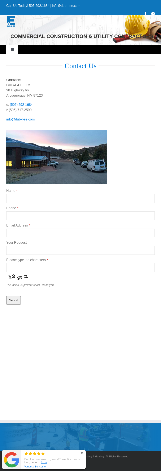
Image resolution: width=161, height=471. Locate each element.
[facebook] (145, 13)
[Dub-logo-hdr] (10, 17)
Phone (12, 208)
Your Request (16, 242)
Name (11, 190)
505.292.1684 (39, 6)
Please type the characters (27, 260)
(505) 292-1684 (21, 104)
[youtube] (153, 13)
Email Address (18, 225)
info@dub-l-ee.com (66, 6)
